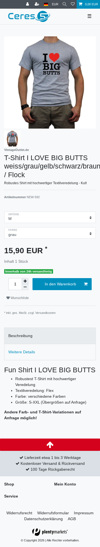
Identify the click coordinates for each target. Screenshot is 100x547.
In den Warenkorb (60, 284)
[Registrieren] (37, 4)
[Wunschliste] (73, 4)
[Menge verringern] (25, 287)
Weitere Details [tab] (21, 352)
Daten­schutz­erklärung (43, 519)
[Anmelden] (28, 4)
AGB (72, 519)
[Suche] (64, 4)
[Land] (46, 4)
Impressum (84, 513)
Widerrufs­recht (19, 513)
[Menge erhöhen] (25, 281)
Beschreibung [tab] (20, 335)
